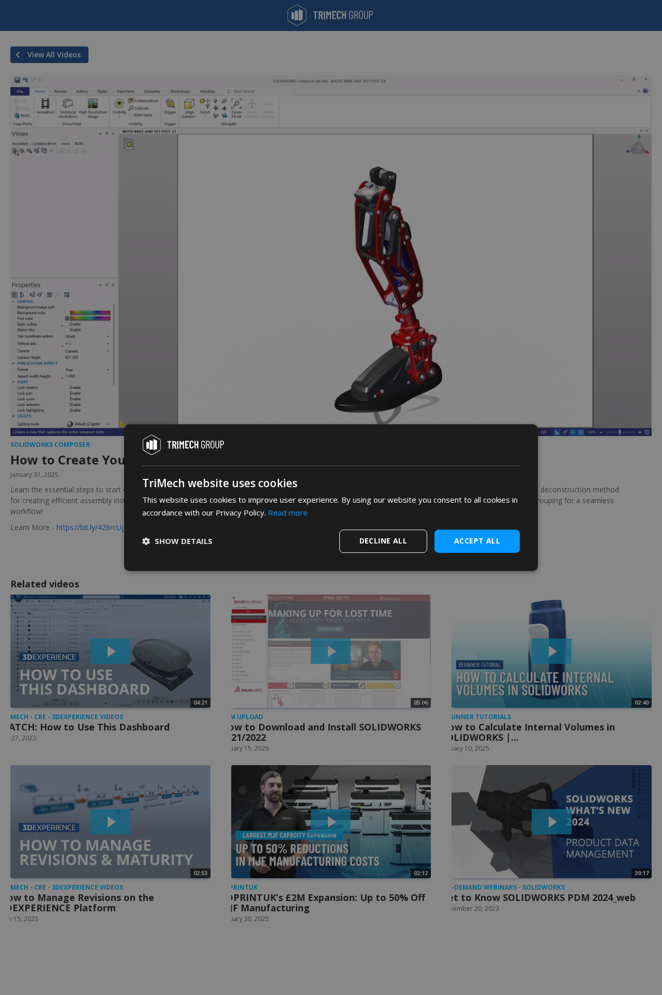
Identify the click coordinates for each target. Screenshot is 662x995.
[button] (177, 541)
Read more (288, 512)
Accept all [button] (477, 541)
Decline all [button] (383, 541)
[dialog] (331, 497)
